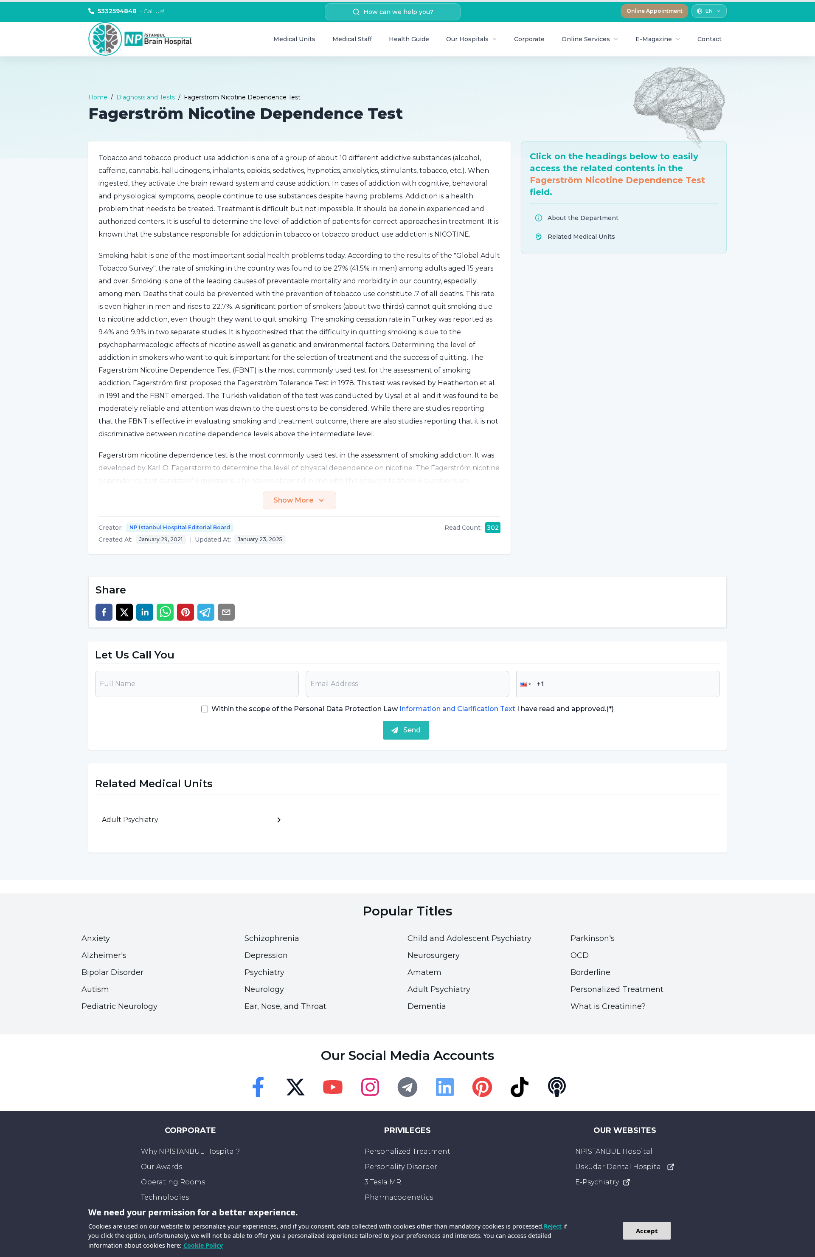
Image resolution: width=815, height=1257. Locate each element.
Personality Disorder (401, 1167)
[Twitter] (295, 1087)
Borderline (590, 972)
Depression (266, 955)
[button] (525, 684)
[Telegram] (407, 1087)
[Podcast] (557, 1087)
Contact (709, 39)
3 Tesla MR (383, 1182)
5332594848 (131, 11)
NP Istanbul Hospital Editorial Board (179, 527)
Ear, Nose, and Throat (285, 1006)
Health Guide (409, 39)
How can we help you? (398, 12)
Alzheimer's (104, 955)
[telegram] (205, 612)
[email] (226, 612)
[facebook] (104, 612)
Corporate (529, 39)
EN (709, 11)
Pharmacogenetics (399, 1197)
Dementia (427, 1006)
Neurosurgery (434, 955)
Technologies (165, 1197)
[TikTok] (519, 1087)
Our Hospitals (467, 39)
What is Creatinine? (608, 1006)
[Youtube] (333, 1087)
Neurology (264, 989)
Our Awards (161, 1167)
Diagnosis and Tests (145, 97)
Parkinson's (592, 938)
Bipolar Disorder (112, 972)
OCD (579, 955)
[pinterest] (185, 612)
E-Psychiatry (597, 1182)
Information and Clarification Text (457, 709)
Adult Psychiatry (439, 989)
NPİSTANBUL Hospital (613, 1151)
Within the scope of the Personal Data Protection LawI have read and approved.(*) (412, 709)
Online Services (586, 39)
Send (412, 730)
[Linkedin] (445, 1087)
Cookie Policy (203, 1245)
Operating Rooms (173, 1182)
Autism (95, 989)
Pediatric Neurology (119, 1006)
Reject (553, 1226)
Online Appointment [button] (655, 11)
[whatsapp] (165, 612)
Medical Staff (352, 39)
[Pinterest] (482, 1087)
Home (97, 97)
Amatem (424, 972)
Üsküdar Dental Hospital (619, 1167)
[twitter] (124, 612)
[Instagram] (370, 1087)
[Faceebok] (258, 1087)
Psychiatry (264, 972)
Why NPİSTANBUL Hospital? (190, 1151)
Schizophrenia (271, 938)
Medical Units (294, 39)
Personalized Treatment (616, 989)
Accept (647, 1230)
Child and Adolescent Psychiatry (469, 938)
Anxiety (96, 938)
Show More (293, 500)
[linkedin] (144, 612)
